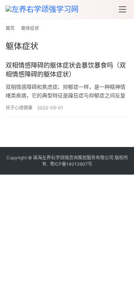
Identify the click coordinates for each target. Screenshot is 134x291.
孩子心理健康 (19, 107)
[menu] (122, 9)
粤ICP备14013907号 (71, 164)
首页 (10, 28)
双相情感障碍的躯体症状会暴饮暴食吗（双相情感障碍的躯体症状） (66, 70)
